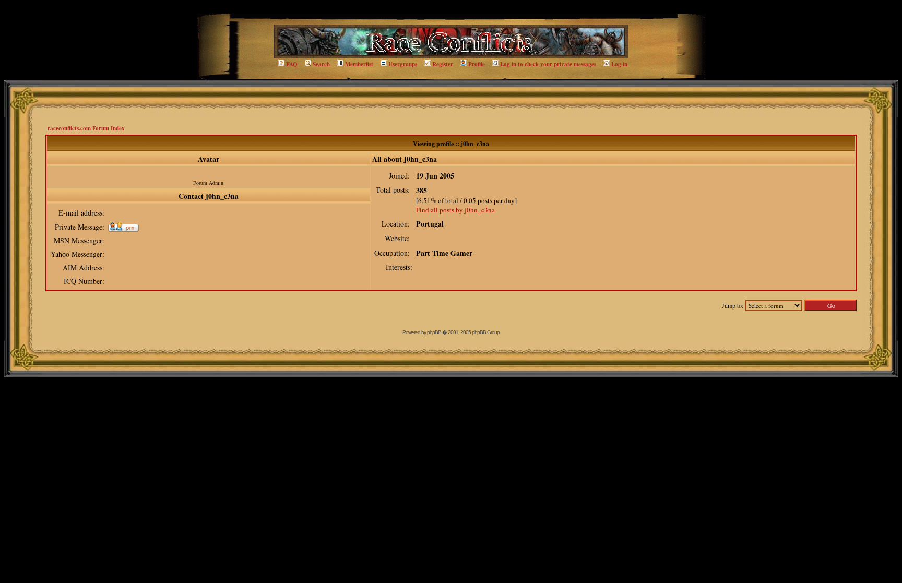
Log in (619, 64)
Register (442, 64)
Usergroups (402, 64)
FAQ (292, 64)
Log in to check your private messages (548, 64)
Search (321, 64)
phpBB (434, 332)
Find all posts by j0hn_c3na (455, 210)
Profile (476, 64)
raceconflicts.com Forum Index (86, 128)
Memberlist (359, 64)
